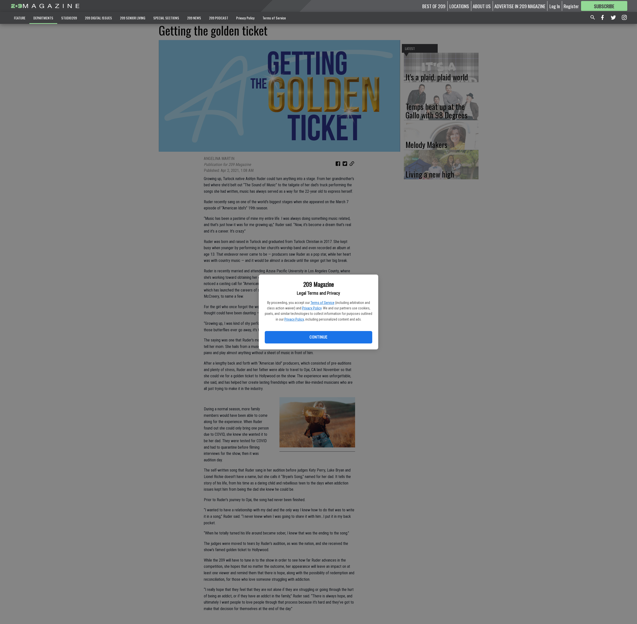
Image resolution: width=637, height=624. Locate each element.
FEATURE (19, 17)
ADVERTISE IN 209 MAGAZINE (519, 6)
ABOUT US (482, 6)
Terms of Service (322, 303)
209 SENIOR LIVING (132, 17)
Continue (318, 337)
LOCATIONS (459, 6)
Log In (554, 6)
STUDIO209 (69, 17)
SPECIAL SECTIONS (166, 17)
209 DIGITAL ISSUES (98, 17)
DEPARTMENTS (43, 17)
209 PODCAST (218, 17)
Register (571, 6)
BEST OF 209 (433, 6)
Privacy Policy (311, 308)
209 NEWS (194, 17)
